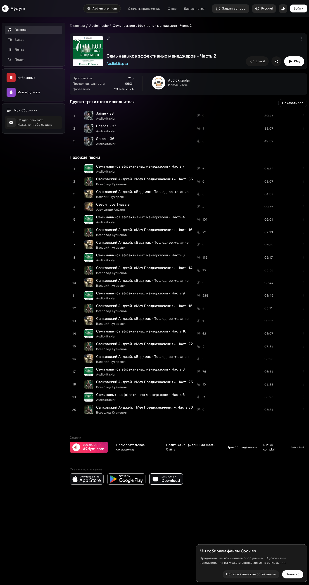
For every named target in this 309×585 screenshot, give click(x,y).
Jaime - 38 (105, 113)
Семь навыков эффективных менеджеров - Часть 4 (140, 217)
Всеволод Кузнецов (111, 184)
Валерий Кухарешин (112, 197)
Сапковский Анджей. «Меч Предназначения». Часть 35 (144, 179)
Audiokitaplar (99, 25)
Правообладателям (242, 447)
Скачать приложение (144, 8)
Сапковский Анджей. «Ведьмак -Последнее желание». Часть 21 (152, 192)
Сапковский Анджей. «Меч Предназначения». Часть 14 (144, 268)
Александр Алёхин (110, 209)
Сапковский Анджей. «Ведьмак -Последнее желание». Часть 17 (152, 280)
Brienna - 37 (106, 126)
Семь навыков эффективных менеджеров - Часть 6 (140, 394)
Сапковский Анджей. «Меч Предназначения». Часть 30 (144, 407)
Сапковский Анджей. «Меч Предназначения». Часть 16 (144, 230)
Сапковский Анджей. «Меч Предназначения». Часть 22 (144, 344)
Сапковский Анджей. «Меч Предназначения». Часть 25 (144, 382)
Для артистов (194, 8)
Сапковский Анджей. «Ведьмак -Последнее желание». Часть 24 (152, 242)
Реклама (297, 447)
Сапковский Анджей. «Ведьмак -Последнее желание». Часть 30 (152, 356)
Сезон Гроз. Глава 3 (113, 204)
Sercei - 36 (105, 139)
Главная (77, 25)
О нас (172, 8)
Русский (267, 8)
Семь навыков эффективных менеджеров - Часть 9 (140, 293)
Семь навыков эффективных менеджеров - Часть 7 (140, 166)
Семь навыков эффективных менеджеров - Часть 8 (140, 369)
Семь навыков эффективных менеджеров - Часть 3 (140, 255)
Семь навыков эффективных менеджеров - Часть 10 (141, 331)
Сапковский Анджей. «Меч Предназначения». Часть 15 (144, 306)
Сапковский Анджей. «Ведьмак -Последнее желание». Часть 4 (151, 318)
